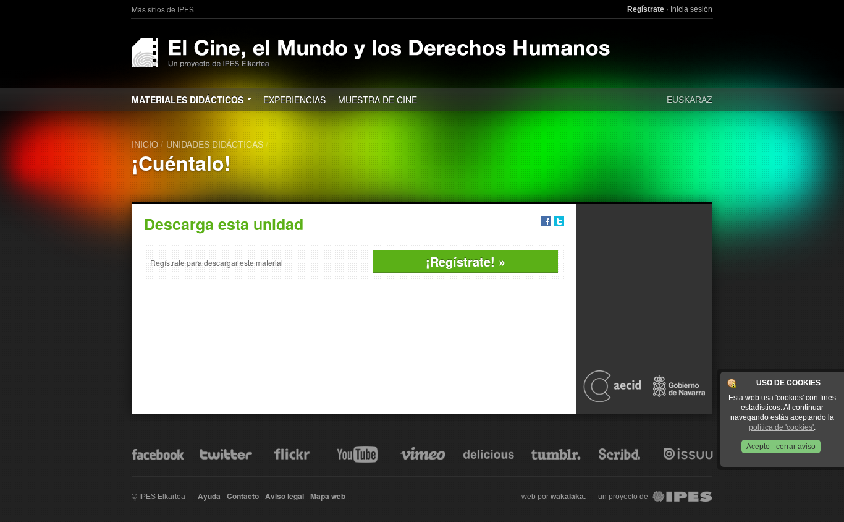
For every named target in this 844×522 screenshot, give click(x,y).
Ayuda (209, 496)
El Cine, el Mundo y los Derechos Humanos (371, 53)
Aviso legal (284, 496)
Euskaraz (689, 100)
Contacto (243, 496)
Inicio (145, 144)
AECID (612, 385)
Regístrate (645, 9)
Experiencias (294, 99)
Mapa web (327, 496)
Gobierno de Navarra (679, 385)
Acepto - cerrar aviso (781, 446)
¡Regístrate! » (465, 261)
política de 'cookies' (781, 427)
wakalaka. (568, 496)
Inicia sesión (691, 9)
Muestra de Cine (377, 99)
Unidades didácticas (214, 144)
